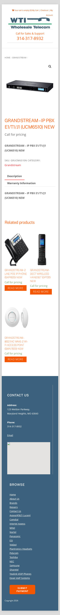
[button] (50, 66)
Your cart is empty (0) (23, 10)
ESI (11, 540)
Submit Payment (22, 589)
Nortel (13, 532)
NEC (12, 561)
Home (7, 57)
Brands (13, 502)
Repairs (14, 507)
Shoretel (14, 569)
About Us (14, 498)
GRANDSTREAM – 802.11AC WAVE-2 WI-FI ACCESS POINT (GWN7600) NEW (16, 343)
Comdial (14, 519)
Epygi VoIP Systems (20, 578)
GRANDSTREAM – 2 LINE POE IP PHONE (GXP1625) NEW (16, 274)
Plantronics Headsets (21, 548)
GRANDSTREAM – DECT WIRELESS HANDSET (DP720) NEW (40, 275)
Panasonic (15, 536)
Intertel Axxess (17, 523)
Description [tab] (14, 176)
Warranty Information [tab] (21, 183)
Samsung (15, 565)
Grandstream (19, 57)
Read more (15, 288)
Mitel (12, 527)
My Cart (35, 10)
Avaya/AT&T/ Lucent (20, 515)
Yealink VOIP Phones (20, 573)
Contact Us (15, 511)
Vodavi (13, 544)
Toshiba (14, 557)
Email (10, 435)
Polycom (14, 553)
